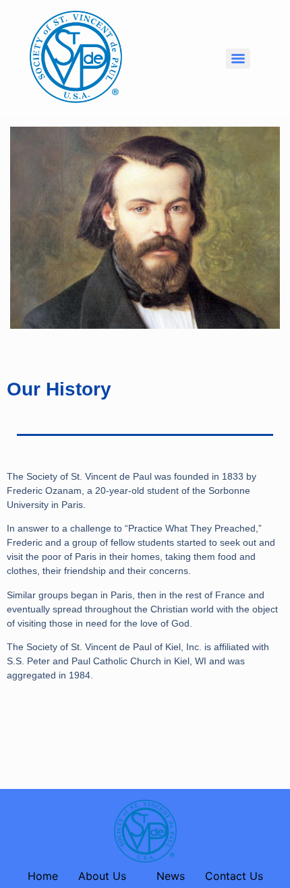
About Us (102, 876)
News (170, 876)
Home (43, 876)
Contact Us (234, 876)
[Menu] (238, 59)
